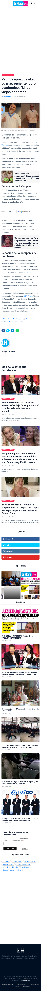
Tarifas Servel (21, 984)
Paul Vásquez (17, 319)
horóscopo (25, 867)
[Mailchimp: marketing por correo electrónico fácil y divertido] (25, 850)
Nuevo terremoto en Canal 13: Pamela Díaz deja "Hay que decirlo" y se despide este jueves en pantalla (20, 407)
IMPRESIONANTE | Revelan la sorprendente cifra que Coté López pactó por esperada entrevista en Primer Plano (20, 509)
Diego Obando (7, 96)
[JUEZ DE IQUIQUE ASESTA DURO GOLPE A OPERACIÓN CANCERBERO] (24, 585)
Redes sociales (30, 861)
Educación (6, 319)
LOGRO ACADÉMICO (10, 322)
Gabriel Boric (17, 861)
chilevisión (15, 867)
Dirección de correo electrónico (13, 841)
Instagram (29, 272)
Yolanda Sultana (8, 864)
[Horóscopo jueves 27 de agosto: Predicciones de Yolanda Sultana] (20, 693)
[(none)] (5, 343)
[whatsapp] (17, 330)
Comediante (29, 319)
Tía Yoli (5, 867)
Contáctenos (34, 984)
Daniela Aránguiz (8, 870)
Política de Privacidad (22, 987)
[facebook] (3, 330)
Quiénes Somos (7, 984)
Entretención (9, 370)
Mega (19, 870)
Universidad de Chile (23, 864)
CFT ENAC (28, 296)
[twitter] (8, 330)
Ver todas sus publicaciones (12, 356)
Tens (21, 322)
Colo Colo (6, 861)
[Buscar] (35, 3)
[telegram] (12, 330)
